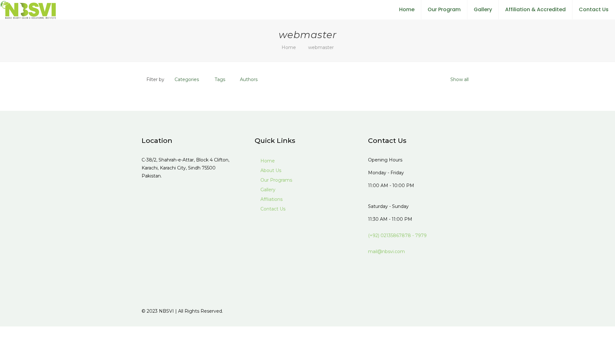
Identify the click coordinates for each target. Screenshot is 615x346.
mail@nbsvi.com (386, 251)
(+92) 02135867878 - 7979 (397, 235)
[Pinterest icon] (444, 311)
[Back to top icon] (466, 311)
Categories (187, 79)
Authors (249, 79)
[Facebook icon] (431, 311)
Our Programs (275, 180)
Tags (220, 79)
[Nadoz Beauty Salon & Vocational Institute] (28, 9)
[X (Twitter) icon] (437, 311)
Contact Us (272, 209)
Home (289, 47)
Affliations (271, 199)
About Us (270, 170)
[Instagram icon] (451, 311)
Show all (459, 79)
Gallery (267, 190)
